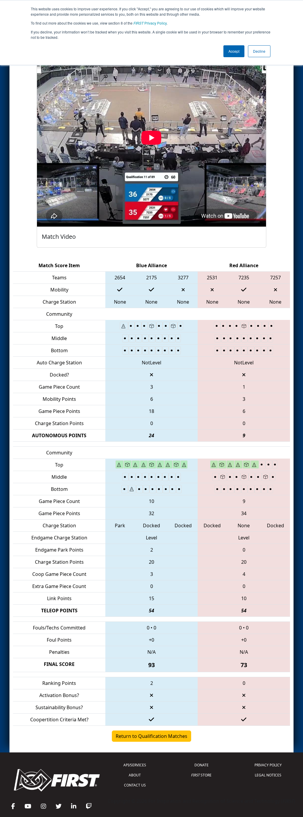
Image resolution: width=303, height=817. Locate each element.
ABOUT (135, 775)
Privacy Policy (150, 22)
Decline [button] (259, 51)
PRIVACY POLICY (268, 765)
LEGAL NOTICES (268, 775)
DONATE (201, 765)
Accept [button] (233, 51)
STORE (201, 775)
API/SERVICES (134, 765)
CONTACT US (135, 785)
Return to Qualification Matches (151, 736)
